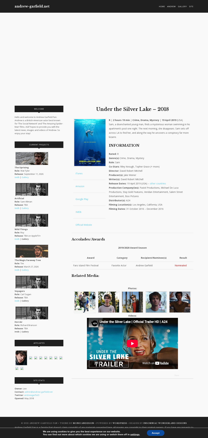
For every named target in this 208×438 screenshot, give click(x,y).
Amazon (79, 186)
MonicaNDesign (83, 423)
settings (134, 434)
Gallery (182, 6)
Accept (156, 433)
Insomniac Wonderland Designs (165, 423)
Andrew (171, 6)
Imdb (17, 177)
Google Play (81, 199)
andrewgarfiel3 (31, 395)
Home (162, 6)
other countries (158, 183)
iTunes (79, 173)
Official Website (83, 224)
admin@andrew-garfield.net (38, 391)
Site (191, 6)
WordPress (120, 423)
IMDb (78, 211)
